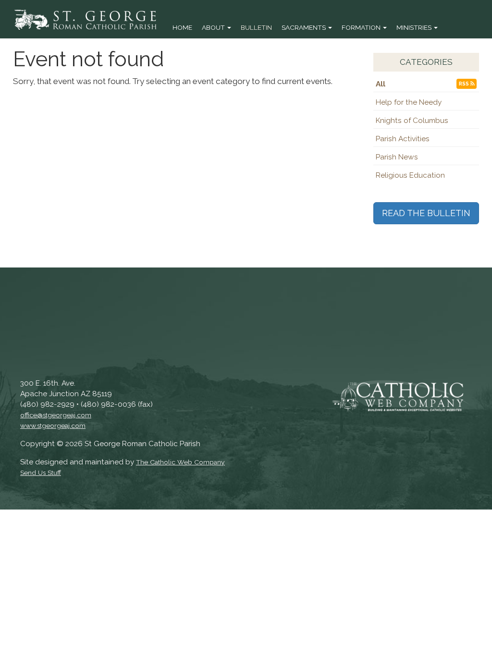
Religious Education (410, 175)
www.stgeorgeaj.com (53, 425)
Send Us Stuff (40, 472)
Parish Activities (403, 138)
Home (182, 27)
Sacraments (304, 27)
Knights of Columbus (412, 120)
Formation (362, 27)
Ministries (414, 27)
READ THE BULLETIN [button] (426, 213)
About (214, 27)
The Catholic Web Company (180, 462)
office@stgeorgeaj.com (55, 415)
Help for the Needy (409, 102)
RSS (464, 84)
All (380, 84)
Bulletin (256, 27)
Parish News (397, 157)
